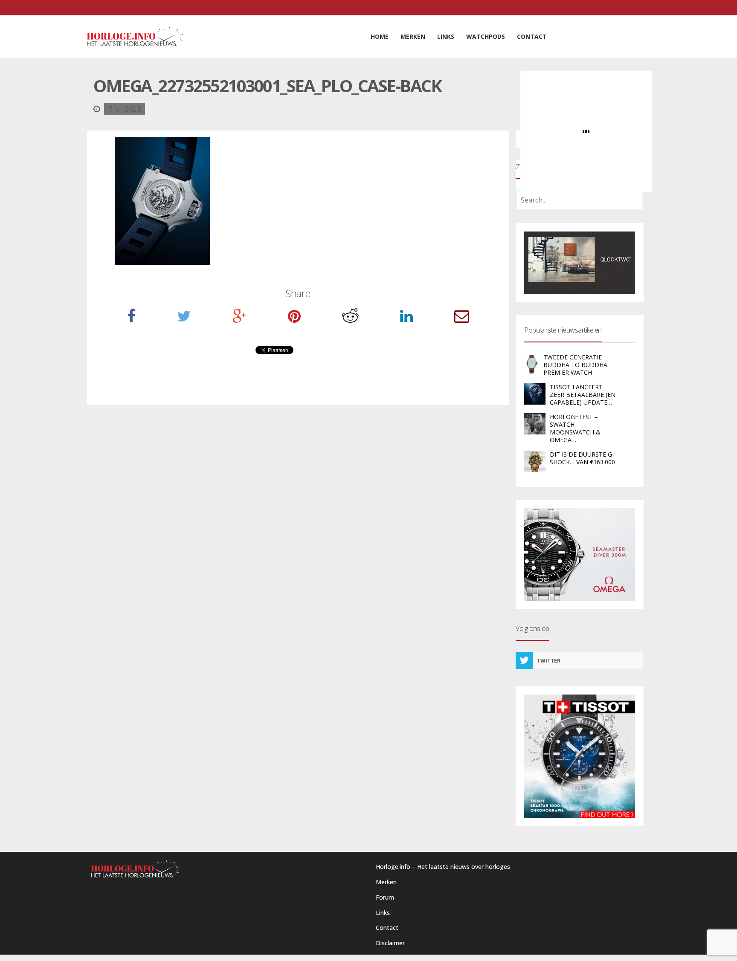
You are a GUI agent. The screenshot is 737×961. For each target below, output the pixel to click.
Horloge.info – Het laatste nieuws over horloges (443, 867)
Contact (387, 927)
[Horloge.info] (135, 36)
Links (383, 913)
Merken (386, 882)
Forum (385, 897)
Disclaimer (390, 943)
